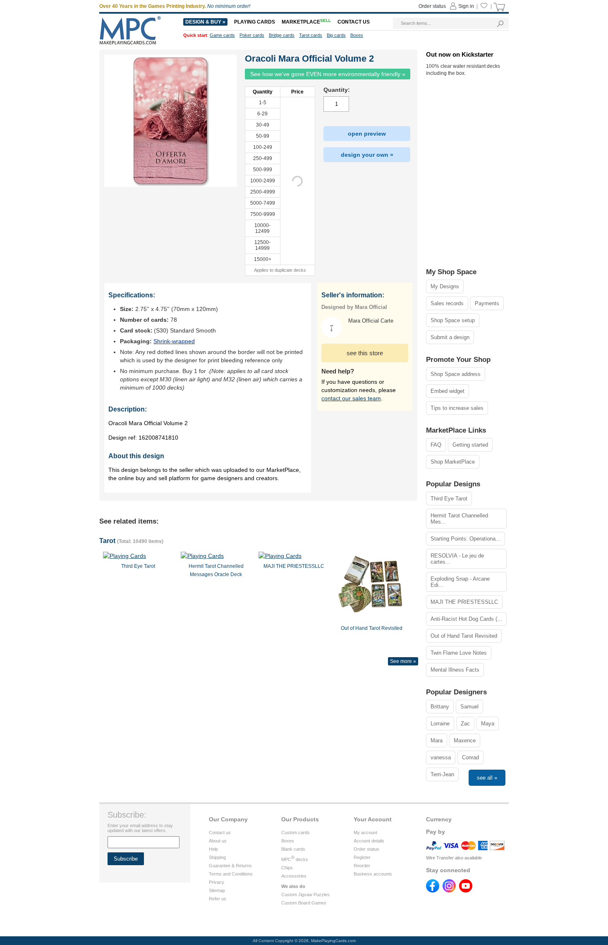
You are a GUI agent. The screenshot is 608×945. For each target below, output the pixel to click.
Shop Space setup (453, 320)
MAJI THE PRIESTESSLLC (464, 602)
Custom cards (295, 832)
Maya (487, 723)
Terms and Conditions (231, 873)
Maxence (465, 740)
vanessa (441, 757)
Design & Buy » (205, 22)
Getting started (470, 445)
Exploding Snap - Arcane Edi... (460, 582)
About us (218, 840)
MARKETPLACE (306, 22)
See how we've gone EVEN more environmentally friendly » (327, 74)
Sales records (447, 303)
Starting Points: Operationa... (465, 539)
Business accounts (373, 873)
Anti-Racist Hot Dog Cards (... (466, 619)
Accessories (293, 875)
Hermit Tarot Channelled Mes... (459, 518)
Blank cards (293, 849)
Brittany (440, 706)
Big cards (336, 35)
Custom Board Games (303, 902)
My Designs (445, 286)
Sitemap (217, 890)
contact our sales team (351, 398)
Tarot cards (310, 35)
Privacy (216, 882)
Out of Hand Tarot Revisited (464, 636)
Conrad (470, 757)
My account (365, 832)
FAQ (436, 445)
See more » (403, 661)
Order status (366, 849)
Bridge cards (281, 35)
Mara (437, 740)
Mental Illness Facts (455, 670)
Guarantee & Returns (230, 865)
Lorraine (440, 723)
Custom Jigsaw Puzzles (305, 894)
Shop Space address (456, 374)
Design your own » (367, 154)
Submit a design (450, 337)
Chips (287, 867)
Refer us (217, 898)
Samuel (469, 706)
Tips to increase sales (457, 408)
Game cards (222, 35)
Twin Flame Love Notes (459, 653)
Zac (465, 723)
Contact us (220, 832)
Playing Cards (254, 22)
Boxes (287, 840)
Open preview (367, 133)
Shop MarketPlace (453, 462)
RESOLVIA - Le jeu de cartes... (457, 559)
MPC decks (294, 859)
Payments (487, 303)
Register (362, 857)
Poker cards (251, 35)
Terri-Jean (442, 774)
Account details (369, 840)
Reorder (362, 865)
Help (213, 849)
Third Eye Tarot (449, 498)
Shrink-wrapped (174, 341)
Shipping (217, 857)
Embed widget (447, 391)
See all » (487, 778)
